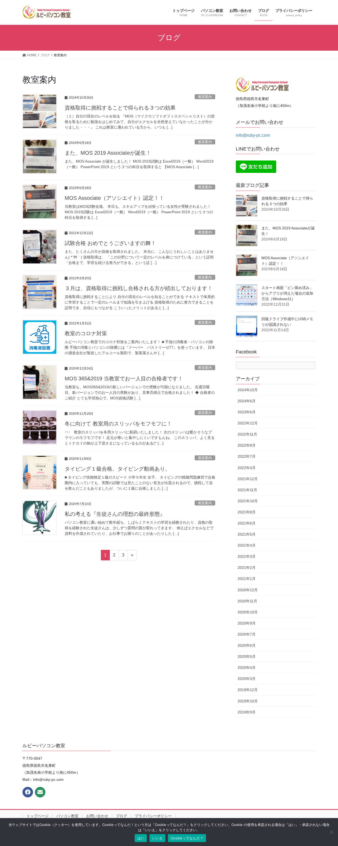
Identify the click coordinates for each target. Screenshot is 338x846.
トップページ (37, 816)
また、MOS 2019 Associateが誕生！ (108, 153)
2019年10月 (248, 701)
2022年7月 (247, 456)
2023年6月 (247, 412)
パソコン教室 (67, 816)
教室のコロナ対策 (86, 333)
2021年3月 (247, 556)
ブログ (121, 816)
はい (140, 838)
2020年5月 (247, 656)
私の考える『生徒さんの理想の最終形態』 (115, 514)
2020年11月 (247, 601)
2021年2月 (247, 567)
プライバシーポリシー (153, 816)
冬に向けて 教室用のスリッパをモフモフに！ (118, 424)
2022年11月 (247, 434)
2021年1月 (247, 578)
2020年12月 (248, 590)
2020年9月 (247, 623)
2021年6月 (247, 523)
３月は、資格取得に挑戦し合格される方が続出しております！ (139, 288)
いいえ (157, 838)
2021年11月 (247, 490)
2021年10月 (248, 501)
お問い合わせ (97, 816)
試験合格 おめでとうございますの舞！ (110, 243)
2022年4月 (247, 468)
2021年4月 (247, 545)
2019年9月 (247, 712)
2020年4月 (247, 667)
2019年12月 (248, 690)
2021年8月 (247, 512)
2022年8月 (247, 445)
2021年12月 (248, 479)
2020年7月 (247, 634)
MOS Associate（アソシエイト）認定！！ (114, 198)
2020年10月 (248, 612)
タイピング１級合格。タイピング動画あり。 (117, 469)
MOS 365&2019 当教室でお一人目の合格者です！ (124, 378)
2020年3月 (247, 679)
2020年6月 (247, 645)
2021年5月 (247, 534)
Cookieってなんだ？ (187, 838)
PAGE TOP (325, 816)
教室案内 (205, 97)
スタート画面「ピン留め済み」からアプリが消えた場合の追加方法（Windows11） (287, 293)
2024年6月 (247, 401)
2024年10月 (248, 390)
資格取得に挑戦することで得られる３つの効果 (120, 108)
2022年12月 (248, 423)
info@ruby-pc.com (253, 135)
